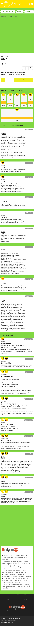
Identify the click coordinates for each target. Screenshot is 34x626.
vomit (10, 105)
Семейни (3, 361)
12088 (4, 202)
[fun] (2, 371)
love (24, 105)
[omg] (2, 358)
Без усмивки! (6, 363)
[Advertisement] (17, 35)
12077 (3, 252)
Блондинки (4, 374)
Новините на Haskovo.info (10, 549)
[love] (2, 278)
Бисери (19, 11)
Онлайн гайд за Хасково (8, 620)
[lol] (2, 162)
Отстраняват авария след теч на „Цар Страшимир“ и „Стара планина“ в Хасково (16, 586)
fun (17, 105)
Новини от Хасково (14, 618)
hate (3, 105)
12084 (4, 217)
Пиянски (3, 401)
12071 (3, 301)
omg (17, 120)
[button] (2, 4)
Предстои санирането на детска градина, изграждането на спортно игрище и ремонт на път (15, 580)
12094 (4, 182)
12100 (3, 134)
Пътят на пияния (8, 403)
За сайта (3, 618)
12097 (4, 167)
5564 (8, 600)
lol (30, 105)
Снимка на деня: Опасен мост (14, 569)
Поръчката (6, 440)
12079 (4, 233)
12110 (3, 496)
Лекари (3, 341)
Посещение (6, 343)
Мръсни (3, 479)
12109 (3, 481)
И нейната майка (8, 376)
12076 (3, 284)
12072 (25, 600)
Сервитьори (4, 438)
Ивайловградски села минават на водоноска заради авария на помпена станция (15, 557)
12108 (3, 458)
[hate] (6, 371)
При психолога (7, 424)
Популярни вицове (8, 11)
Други (2, 456)
